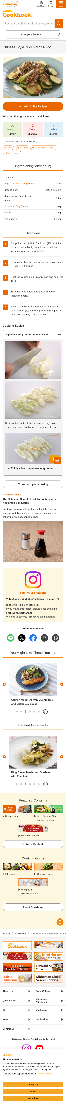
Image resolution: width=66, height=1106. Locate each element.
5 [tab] (34, 712)
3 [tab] (25, 712)
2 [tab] (21, 712)
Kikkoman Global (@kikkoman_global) (32, 598)
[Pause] (45, 711)
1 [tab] (17, 712)
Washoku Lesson (30, 835)
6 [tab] (39, 712)
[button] (9, 1055)
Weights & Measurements (29, 891)
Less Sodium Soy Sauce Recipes (46, 818)
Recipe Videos (13, 816)
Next (61, 684)
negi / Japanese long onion (19, 183)
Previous (4, 684)
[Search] (59, 23)
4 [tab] (30, 712)
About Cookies (45, 1074)
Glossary (10, 874)
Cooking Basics (45, 874)
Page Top (60, 921)
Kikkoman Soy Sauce (16, 206)
